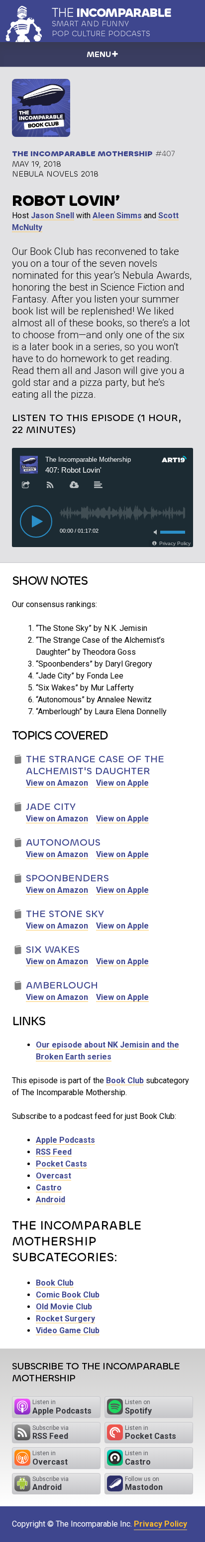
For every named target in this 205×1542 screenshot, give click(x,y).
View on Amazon (57, 783)
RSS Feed (54, 1152)
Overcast (53, 1175)
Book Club (125, 1080)
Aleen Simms (117, 215)
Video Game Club (68, 1330)
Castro (49, 1187)
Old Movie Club (64, 1306)
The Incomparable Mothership (82, 153)
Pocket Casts (61, 1164)
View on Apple (122, 783)
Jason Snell (52, 215)
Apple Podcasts (65, 1140)
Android (50, 1199)
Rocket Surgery (65, 1318)
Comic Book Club (68, 1294)
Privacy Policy (160, 1524)
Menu (99, 54)
